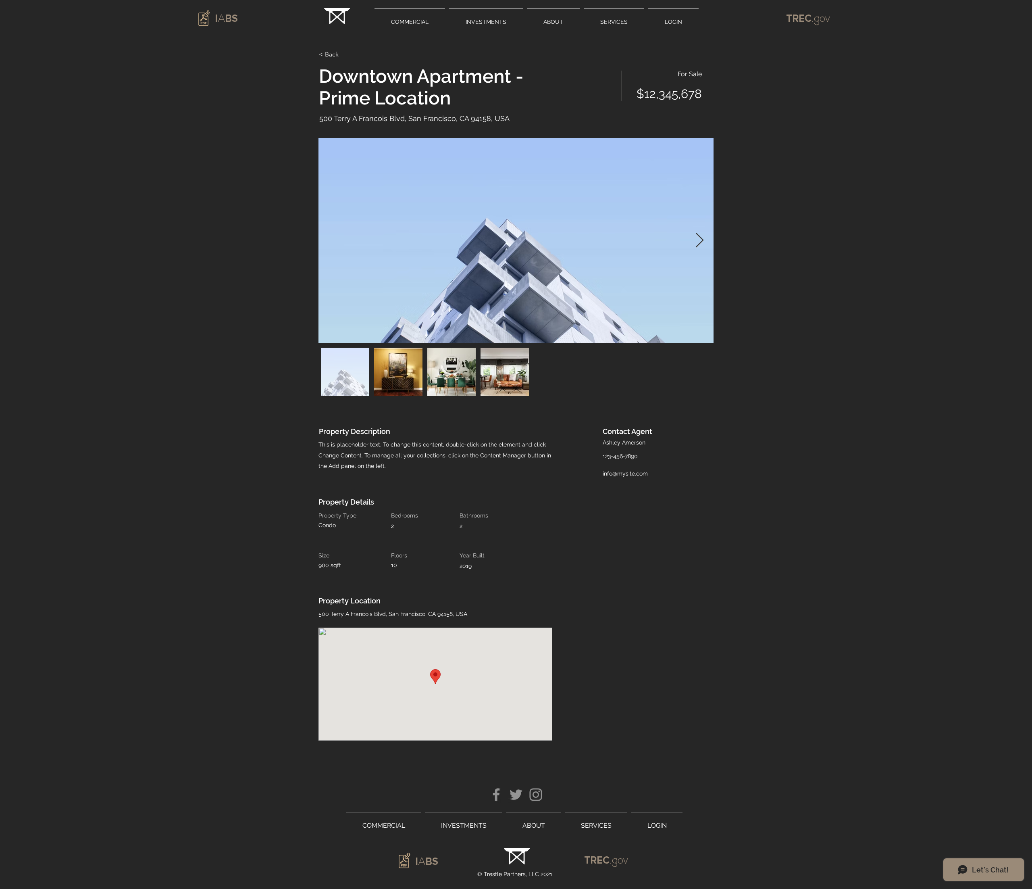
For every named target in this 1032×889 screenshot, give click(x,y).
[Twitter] (516, 794)
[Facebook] (496, 794)
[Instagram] (535, 794)
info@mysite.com (625, 473)
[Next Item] (699, 240)
